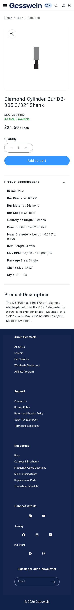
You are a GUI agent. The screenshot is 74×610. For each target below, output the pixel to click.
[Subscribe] (53, 581)
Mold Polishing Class (25, 474)
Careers (18, 353)
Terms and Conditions (26, 425)
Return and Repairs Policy (28, 413)
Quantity (10, 139)
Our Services (21, 359)
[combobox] (56, 5)
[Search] (56, 5)
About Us (19, 346)
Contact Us (20, 401)
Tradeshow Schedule (26, 486)
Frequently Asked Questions (30, 467)
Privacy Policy (22, 407)
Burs (20, 18)
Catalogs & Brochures (26, 461)
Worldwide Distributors (27, 365)
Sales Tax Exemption (26, 419)
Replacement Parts (25, 480)
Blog (16, 455)
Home (8, 18)
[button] (5, 5)
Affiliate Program (24, 371)
